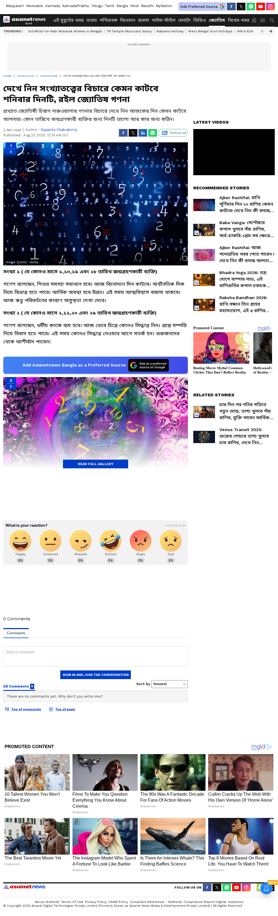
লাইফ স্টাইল (163, 20)
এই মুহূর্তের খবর (68, 20)
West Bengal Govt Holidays (210, 31)
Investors (235, 902)
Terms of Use (72, 902)
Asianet (24, 886)
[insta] (270, 6)
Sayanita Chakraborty (59, 130)
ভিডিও (199, 20)
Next (271, 31)
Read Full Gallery (95, 464)
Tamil (109, 6)
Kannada (52, 6)
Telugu (97, 6)
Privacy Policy (96, 902)
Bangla (122, 6)
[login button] (255, 20)
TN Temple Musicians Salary (129, 31)
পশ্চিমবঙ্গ (108, 20)
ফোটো (184, 20)
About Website (47, 902)
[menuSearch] (272, 20)
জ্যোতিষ (217, 20)
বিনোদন (127, 20)
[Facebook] (231, 6)
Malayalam (15, 6)
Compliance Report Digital (205, 902)
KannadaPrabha (75, 6)
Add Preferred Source (199, 7)
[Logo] (26, 20)
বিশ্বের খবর (238, 20)
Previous (262, 31)
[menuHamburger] (263, 20)
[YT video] (260, 6)
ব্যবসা (143, 20)
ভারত (91, 20)
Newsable (34, 6)
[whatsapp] (251, 6)
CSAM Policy (118, 902)
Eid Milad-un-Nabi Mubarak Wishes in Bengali (65, 31)
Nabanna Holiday (170, 31)
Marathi (147, 6)
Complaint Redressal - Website (156, 902)
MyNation (164, 6)
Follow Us (178, 133)
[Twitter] (241, 6)
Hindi (134, 6)
